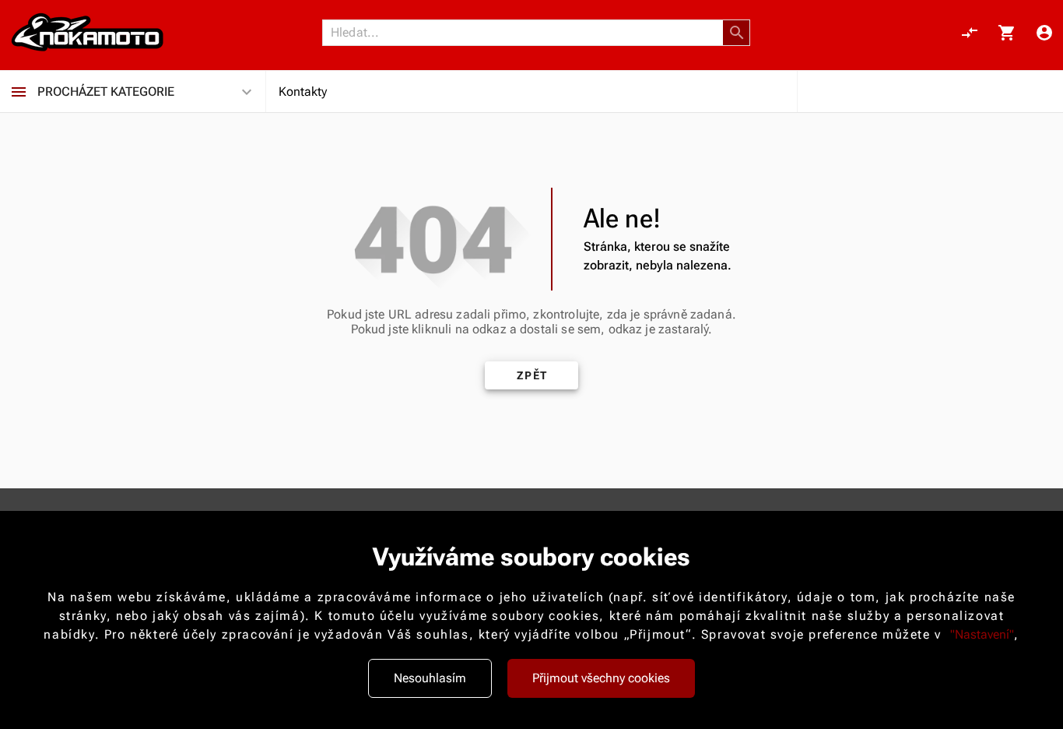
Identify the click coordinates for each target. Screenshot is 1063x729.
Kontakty (303, 91)
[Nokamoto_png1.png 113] (87, 33)
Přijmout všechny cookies (601, 678)
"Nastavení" (982, 634)
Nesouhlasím (430, 678)
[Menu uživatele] (1044, 32)
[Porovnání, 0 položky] (969, 32)
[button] (737, 32)
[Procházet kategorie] (18, 92)
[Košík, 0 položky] (1007, 32)
